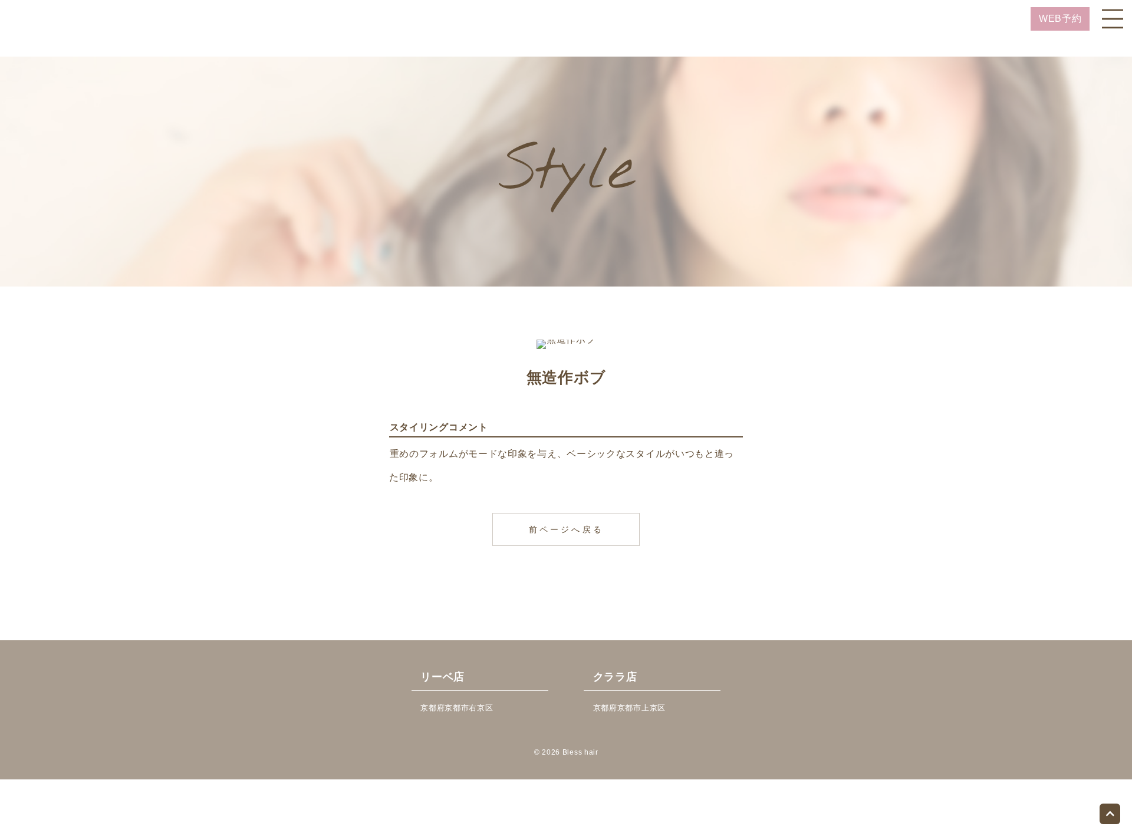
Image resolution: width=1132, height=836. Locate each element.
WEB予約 (1060, 19)
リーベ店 (442, 677)
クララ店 (615, 677)
